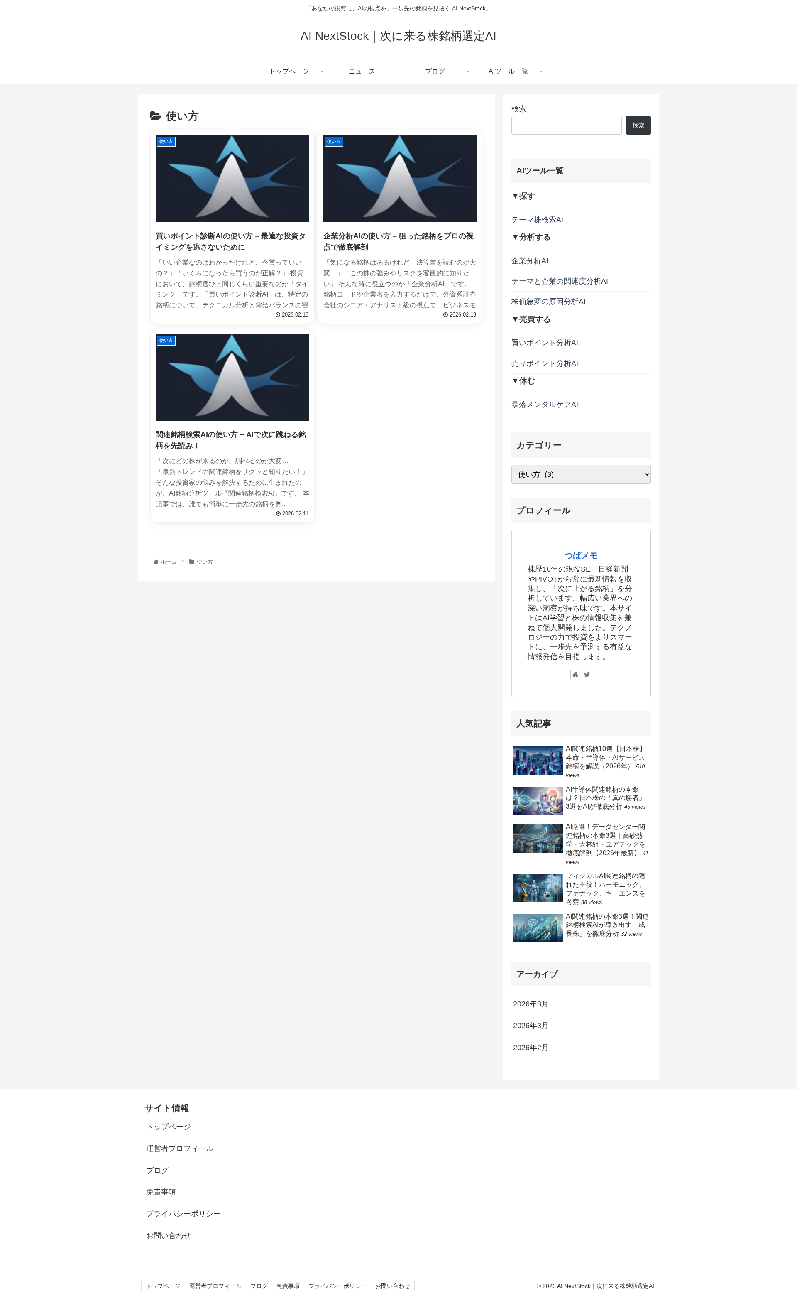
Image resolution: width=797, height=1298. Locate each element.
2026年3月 (531, 1026)
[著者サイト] (575, 675)
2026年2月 (531, 1047)
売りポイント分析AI (544, 363)
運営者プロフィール (179, 1148)
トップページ (168, 1127)
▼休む (523, 381)
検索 (518, 109)
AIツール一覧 (540, 170)
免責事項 (161, 1192)
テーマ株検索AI (537, 220)
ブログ (157, 1170)
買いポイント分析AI (544, 343)
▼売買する (531, 319)
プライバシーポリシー (183, 1214)
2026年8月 (531, 1004)
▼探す (523, 196)
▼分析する (531, 237)
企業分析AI (529, 261)
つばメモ (581, 555)
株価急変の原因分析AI (548, 302)
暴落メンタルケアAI (544, 404)
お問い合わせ (168, 1236)
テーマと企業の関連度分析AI (559, 281)
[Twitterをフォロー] (587, 675)
